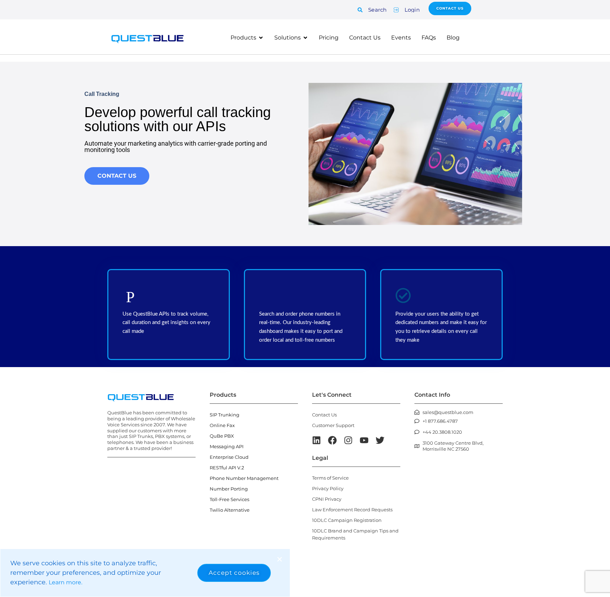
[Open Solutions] (305, 37)
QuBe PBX (222, 436)
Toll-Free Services (229, 499)
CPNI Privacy (326, 499)
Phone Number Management (244, 478)
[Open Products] (261, 37)
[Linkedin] (316, 440)
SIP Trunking (224, 415)
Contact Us (324, 415)
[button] (279, 559)
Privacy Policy (327, 488)
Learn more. (65, 582)
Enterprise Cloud (229, 457)
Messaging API (227, 446)
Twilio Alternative (230, 510)
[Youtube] (364, 440)
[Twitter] (380, 440)
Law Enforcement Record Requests (352, 509)
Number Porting (229, 489)
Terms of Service (330, 478)
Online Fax (222, 425)
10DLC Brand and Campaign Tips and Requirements (355, 534)
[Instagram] (348, 440)
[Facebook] (332, 440)
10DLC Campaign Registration (347, 520)
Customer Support (333, 425)
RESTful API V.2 (227, 467)
